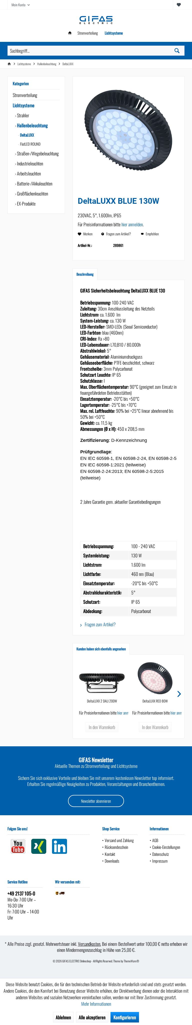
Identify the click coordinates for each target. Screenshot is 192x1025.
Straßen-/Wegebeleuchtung (37, 153)
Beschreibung (85, 274)
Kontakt (110, 854)
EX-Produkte (26, 203)
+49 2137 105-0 (21, 893)
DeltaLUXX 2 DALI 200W (102, 700)
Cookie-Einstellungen (166, 847)
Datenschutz (160, 854)
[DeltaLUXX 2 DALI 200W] (102, 678)
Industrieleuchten (29, 163)
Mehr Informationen (96, 1003)
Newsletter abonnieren (96, 801)
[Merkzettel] (179, 4)
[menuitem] (178, 5)
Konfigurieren (125, 1017)
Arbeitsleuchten (28, 173)
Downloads (112, 861)
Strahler (22, 115)
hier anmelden (132, 224)
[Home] (70, 33)
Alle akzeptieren (92, 1017)
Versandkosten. (89, 944)
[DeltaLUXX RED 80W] (155, 678)
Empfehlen (152, 233)
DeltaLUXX (26, 135)
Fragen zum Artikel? (118, 233)
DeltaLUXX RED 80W (155, 700)
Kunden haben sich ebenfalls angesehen (101, 648)
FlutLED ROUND (29, 144)
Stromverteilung (25, 95)
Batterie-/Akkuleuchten (34, 183)
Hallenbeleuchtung (32, 125)
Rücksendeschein (116, 847)
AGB (155, 840)
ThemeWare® (131, 961)
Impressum (160, 861)
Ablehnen (63, 1017)
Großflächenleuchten (32, 193)
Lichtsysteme (23, 105)
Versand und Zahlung (119, 840)
